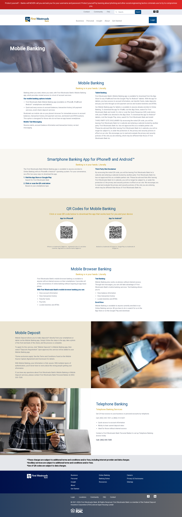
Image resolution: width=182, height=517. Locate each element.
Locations (82, 497)
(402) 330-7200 (106, 440)
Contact (87, 12)
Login (153, 20)
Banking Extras (104, 479)
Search (138, 12)
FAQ (108, 12)
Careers (130, 475)
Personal (90, 21)
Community (98, 12)
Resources (103, 482)
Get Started (117, 21)
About (107, 21)
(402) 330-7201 (105, 418)
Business (80, 21)
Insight (99, 21)
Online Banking (104, 475)
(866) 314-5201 (119, 418)
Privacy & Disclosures (135, 479)
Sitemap (130, 482)
